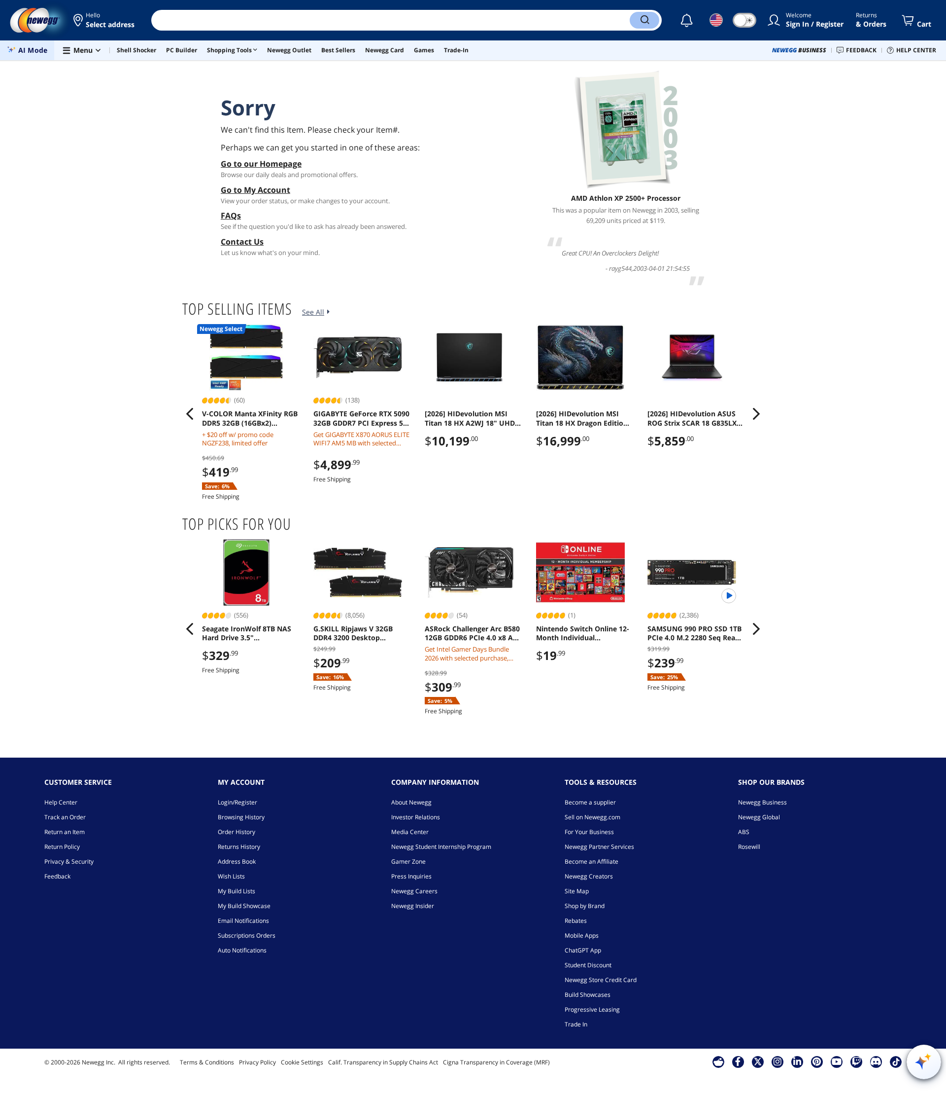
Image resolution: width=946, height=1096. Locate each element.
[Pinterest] (816, 1061)
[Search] (644, 20)
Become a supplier (590, 802)
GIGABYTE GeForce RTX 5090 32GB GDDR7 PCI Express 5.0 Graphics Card (361, 418)
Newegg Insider (412, 906)
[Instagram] (777, 1061)
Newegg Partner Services (599, 846)
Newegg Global (759, 817)
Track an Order (65, 817)
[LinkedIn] (797, 1061)
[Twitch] (856, 1061)
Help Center (60, 802)
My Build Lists (236, 891)
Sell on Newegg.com (592, 817)
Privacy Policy (257, 1062)
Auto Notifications (242, 950)
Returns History (239, 846)
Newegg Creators (589, 876)
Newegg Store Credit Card (601, 980)
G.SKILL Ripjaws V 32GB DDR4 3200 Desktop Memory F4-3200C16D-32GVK (353, 633)
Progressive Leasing (592, 1009)
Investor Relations (415, 817)
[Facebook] (738, 1061)
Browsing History (241, 817)
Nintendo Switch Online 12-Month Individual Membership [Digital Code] (582, 633)
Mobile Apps (582, 935)
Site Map (577, 891)
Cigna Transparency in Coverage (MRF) (496, 1062)
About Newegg (411, 802)
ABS (743, 832)
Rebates (576, 920)
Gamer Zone (408, 861)
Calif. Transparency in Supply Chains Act (383, 1062)
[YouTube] (837, 1061)
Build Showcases (587, 994)
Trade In (576, 1024)
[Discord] (875, 1061)
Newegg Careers (414, 891)
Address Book (237, 861)
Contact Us (242, 241)
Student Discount (588, 965)
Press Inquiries (411, 876)
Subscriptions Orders (246, 935)
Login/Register (237, 802)
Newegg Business (762, 802)
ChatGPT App (583, 950)
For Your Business (589, 832)
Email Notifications (243, 920)
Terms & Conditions (207, 1062)
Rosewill (749, 846)
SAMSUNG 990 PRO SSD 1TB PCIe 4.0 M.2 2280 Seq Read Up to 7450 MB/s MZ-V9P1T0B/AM (694, 633)
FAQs (231, 215)
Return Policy (62, 846)
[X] (757, 1061)
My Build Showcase (244, 906)
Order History (236, 832)
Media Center (410, 832)
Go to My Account (255, 189)
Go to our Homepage (261, 163)
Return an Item (64, 832)
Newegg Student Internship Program (441, 846)
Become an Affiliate (591, 861)
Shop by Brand (585, 906)
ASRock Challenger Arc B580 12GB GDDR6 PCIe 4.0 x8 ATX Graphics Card (473, 633)
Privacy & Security (69, 861)
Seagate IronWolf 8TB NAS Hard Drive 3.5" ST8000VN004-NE (246, 633)
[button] (104, 20)
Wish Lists (231, 876)
